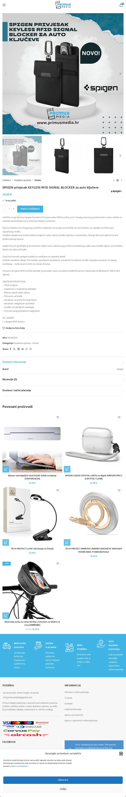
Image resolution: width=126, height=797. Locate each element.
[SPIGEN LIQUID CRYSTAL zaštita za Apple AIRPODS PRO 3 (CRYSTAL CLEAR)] (94, 442)
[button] (121, 753)
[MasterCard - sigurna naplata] (16, 723)
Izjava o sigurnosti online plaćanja (81, 721)
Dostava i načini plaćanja (77, 692)
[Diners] (29, 727)
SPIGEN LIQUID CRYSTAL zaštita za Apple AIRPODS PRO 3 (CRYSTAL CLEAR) (93, 477)
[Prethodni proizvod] (114, 180)
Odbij (63, 789)
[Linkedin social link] (23, 349)
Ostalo (37, 180)
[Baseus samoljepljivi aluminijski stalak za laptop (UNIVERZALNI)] (32, 442)
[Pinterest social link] (18, 349)
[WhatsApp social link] (27, 349)
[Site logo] (63, 5)
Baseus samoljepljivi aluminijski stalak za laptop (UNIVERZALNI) (32, 477)
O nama (68, 698)
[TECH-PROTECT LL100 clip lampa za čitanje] (32, 516)
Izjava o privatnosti (74, 715)
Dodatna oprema (22, 180)
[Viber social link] (31, 349)
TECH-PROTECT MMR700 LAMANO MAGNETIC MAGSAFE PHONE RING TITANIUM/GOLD (93, 550)
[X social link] (14, 349)
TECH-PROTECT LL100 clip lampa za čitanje (32, 549)
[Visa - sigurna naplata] (6, 723)
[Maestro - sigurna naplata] (28, 723)
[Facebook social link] (10, 349)
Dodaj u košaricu (30, 209)
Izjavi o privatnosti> (20, 766)
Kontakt (69, 704)
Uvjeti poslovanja (73, 709)
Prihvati (63, 780)
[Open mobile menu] (4, 5)
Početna (6, 180)
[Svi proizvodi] (118, 180)
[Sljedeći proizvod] (122, 180)
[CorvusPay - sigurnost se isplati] (21, 731)
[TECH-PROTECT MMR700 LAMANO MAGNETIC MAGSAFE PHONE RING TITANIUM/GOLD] (94, 516)
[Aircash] (26, 735)
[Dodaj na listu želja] (58, 417)
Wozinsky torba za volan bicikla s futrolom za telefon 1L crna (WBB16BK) (32, 623)
